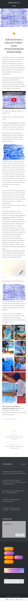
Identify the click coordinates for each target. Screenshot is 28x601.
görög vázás (15, 215)
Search (6, 578)
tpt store (9, 557)
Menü (14, 6)
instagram (9, 553)
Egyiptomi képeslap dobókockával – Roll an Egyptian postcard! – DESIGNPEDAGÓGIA (14, 482)
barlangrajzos (5, 217)
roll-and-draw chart (13, 123)
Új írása (23, 464)
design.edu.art (14, 2)
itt (8, 135)
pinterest (9, 561)
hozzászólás (20, 535)
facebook (9, 548)
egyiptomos (21, 215)
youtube (19, 557)
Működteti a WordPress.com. (14, 596)
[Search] (21, 581)
